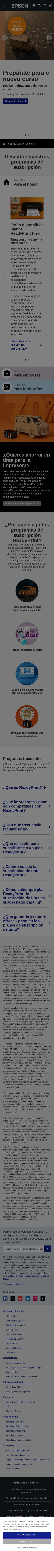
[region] (27, 1534)
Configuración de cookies (27, 1547)
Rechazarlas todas (27, 1541)
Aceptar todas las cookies (27, 1535)
